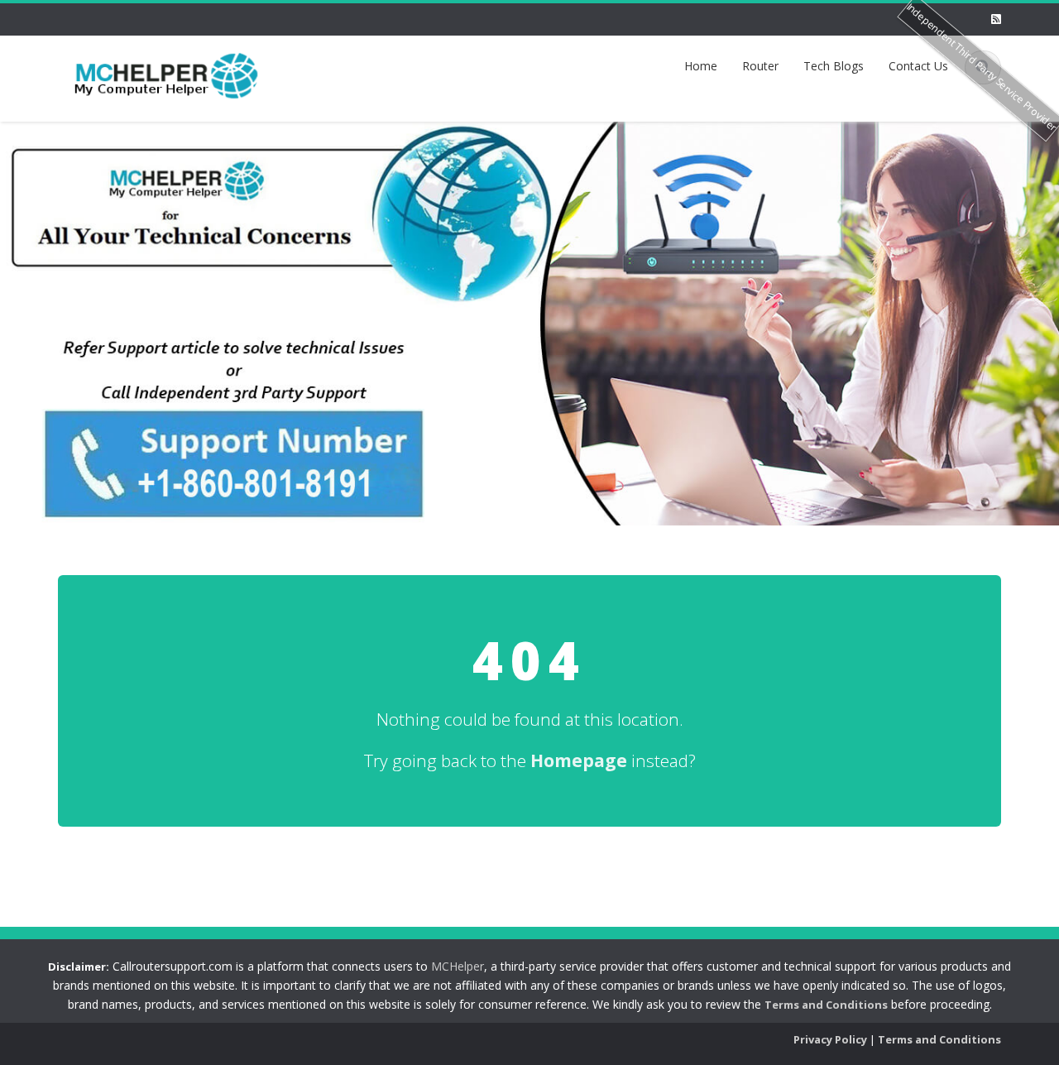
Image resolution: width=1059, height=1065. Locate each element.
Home (700, 66)
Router (760, 66)
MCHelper (457, 966)
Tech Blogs (833, 66)
